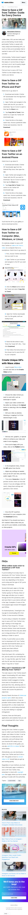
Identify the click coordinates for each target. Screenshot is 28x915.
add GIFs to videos (13, 746)
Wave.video (17, 367)
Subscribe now (14, 800)
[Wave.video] (7, 2)
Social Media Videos (13, 6)
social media (11, 780)
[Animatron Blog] (14, 905)
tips (19, 780)
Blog (3, 6)
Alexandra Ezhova (13, 32)
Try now (14, 553)
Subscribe (14, 897)
